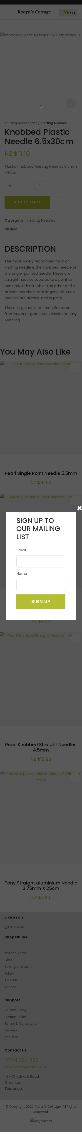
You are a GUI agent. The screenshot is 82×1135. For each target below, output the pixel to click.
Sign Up (40, 601)
